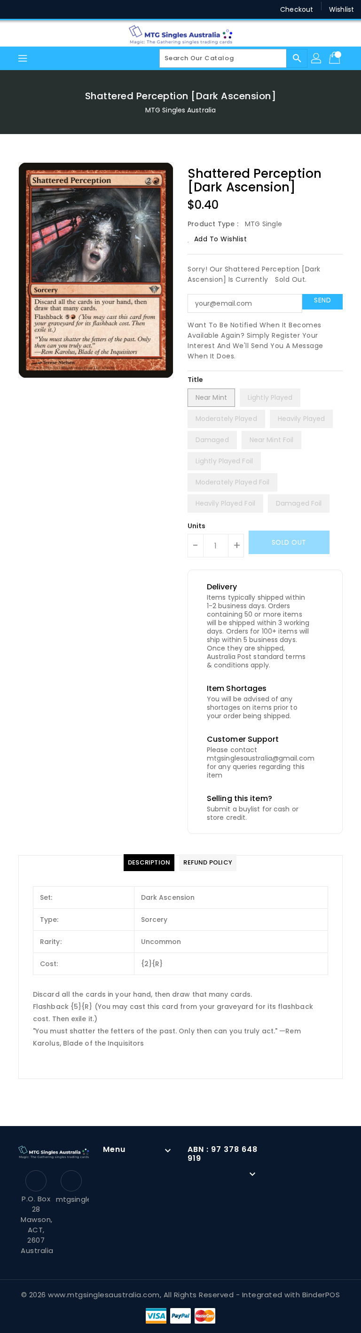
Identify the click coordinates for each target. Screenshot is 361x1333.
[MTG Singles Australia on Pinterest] (51, 9)
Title (196, 379)
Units (197, 526)
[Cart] (335, 58)
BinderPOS (321, 1295)
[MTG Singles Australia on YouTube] (105, 9)
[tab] (149, 862)
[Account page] (316, 58)
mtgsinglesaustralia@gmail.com (71, 1199)
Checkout (296, 9)
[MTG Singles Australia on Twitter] (33, 9)
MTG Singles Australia (180, 110)
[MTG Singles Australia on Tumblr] (86, 9)
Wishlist (341, 9)
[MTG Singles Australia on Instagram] (69, 9)
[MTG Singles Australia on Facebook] (15, 9)
